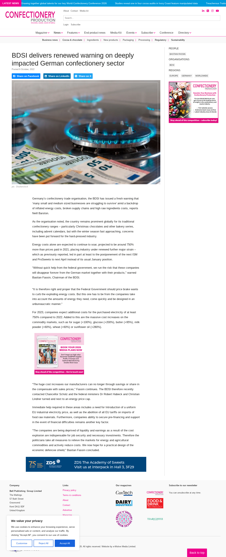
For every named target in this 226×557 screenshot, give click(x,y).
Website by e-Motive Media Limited (118, 546)
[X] (208, 10)
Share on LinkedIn (58, 76)
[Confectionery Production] (155, 495)
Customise (21, 543)
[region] (43, 533)
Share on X (84, 76)
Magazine (67, 515)
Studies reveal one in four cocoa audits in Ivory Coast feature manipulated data (156, 3)
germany (187, 76)
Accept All (65, 543)
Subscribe (75, 24)
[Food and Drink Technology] (155, 508)
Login (65, 24)
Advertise (67, 510)
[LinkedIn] (203, 10)
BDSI (172, 65)
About (66, 11)
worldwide (201, 76)
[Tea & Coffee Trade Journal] (155, 521)
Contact (74, 11)
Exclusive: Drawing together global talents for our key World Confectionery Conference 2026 (58, 3)
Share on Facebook (27, 76)
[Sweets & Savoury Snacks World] (124, 527)
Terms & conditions (72, 495)
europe (174, 76)
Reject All (43, 543)
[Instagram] (212, 10)
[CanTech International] (124, 495)
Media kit (84, 11)
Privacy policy (69, 490)
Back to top (197, 552)
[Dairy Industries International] (124, 505)
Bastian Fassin (177, 54)
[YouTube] (217, 10)
